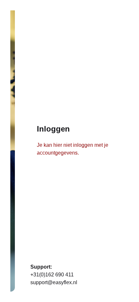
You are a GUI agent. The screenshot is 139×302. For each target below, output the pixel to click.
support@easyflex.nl (53, 282)
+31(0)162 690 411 (52, 274)
